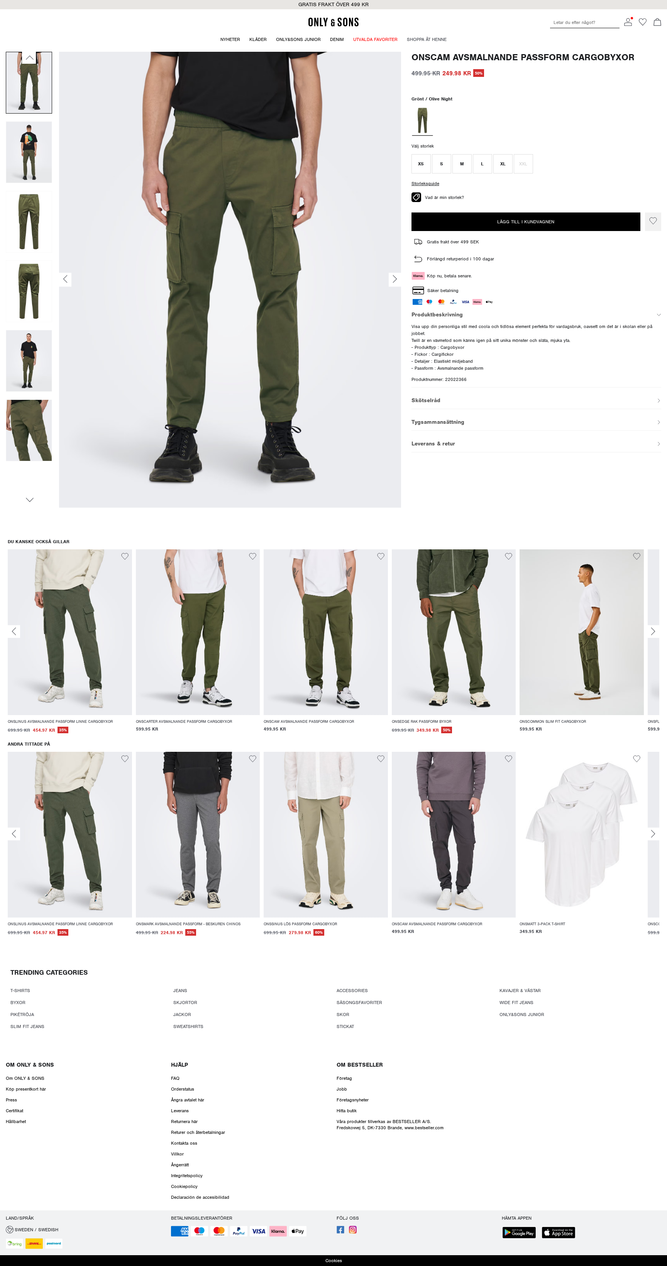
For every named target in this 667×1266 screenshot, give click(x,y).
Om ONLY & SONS (30, 1064)
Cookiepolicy (184, 1186)
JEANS (180, 990)
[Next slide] (653, 631)
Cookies (333, 1261)
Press (11, 1100)
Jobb (342, 1089)
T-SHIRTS (20, 990)
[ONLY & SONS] (333, 25)
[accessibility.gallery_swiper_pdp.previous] (29, 57)
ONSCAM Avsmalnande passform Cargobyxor (523, 57)
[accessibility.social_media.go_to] (340, 1232)
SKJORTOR (185, 1002)
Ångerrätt (180, 1165)
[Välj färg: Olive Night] (422, 121)
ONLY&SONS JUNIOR (521, 1014)
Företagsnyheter (353, 1100)
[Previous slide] (14, 631)
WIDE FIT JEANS (516, 1002)
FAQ (175, 1078)
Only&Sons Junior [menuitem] (298, 39)
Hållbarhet (16, 1121)
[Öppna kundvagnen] (657, 22)
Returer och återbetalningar (198, 1132)
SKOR (343, 1014)
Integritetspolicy (187, 1176)
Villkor (177, 1154)
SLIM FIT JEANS (27, 1026)
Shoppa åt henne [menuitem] (427, 39)
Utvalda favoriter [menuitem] (375, 39)
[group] (70, 645)
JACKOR (182, 1014)
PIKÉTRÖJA (22, 1014)
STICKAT (345, 1026)
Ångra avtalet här (187, 1100)
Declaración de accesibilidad (200, 1197)
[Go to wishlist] (643, 24)
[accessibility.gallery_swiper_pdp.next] (29, 500)
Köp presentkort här (26, 1089)
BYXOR (17, 1002)
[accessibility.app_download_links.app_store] (561, 1233)
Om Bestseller (360, 1064)
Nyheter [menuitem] (230, 39)
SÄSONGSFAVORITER (359, 1002)
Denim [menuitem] (337, 39)
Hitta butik (347, 1111)
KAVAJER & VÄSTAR (520, 990)
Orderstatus (182, 1089)
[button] (421, 163)
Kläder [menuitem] (258, 39)
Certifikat (14, 1111)
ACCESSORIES (352, 990)
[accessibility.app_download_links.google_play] (521, 1233)
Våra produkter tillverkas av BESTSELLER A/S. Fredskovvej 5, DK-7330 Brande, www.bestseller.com (390, 1124)
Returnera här (184, 1121)
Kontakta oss (184, 1143)
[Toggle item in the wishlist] (653, 221)
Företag (344, 1078)
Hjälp (179, 1064)
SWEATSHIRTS (188, 1026)
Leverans (180, 1111)
